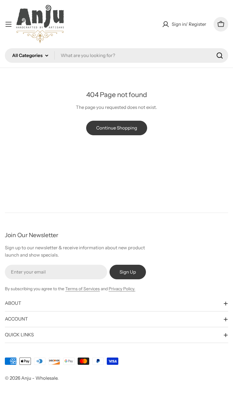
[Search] (219, 55)
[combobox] (116, 55)
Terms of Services (82, 288)
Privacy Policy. (122, 288)
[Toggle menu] (8, 24)
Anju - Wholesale (39, 378)
